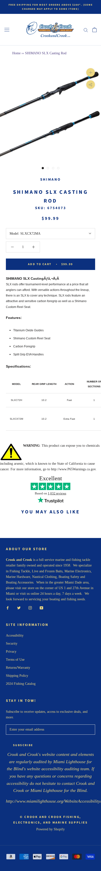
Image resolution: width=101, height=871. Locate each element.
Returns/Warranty (18, 667)
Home (16, 53)
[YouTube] (41, 607)
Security (11, 643)
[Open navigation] (6, 30)
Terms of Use (15, 659)
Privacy (11, 651)
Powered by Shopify (50, 829)
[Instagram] (30, 607)
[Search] (86, 30)
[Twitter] (19, 607)
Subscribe (23, 745)
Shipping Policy (17, 675)
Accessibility (15, 635)
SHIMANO (50, 179)
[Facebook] (7, 607)
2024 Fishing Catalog (21, 684)
